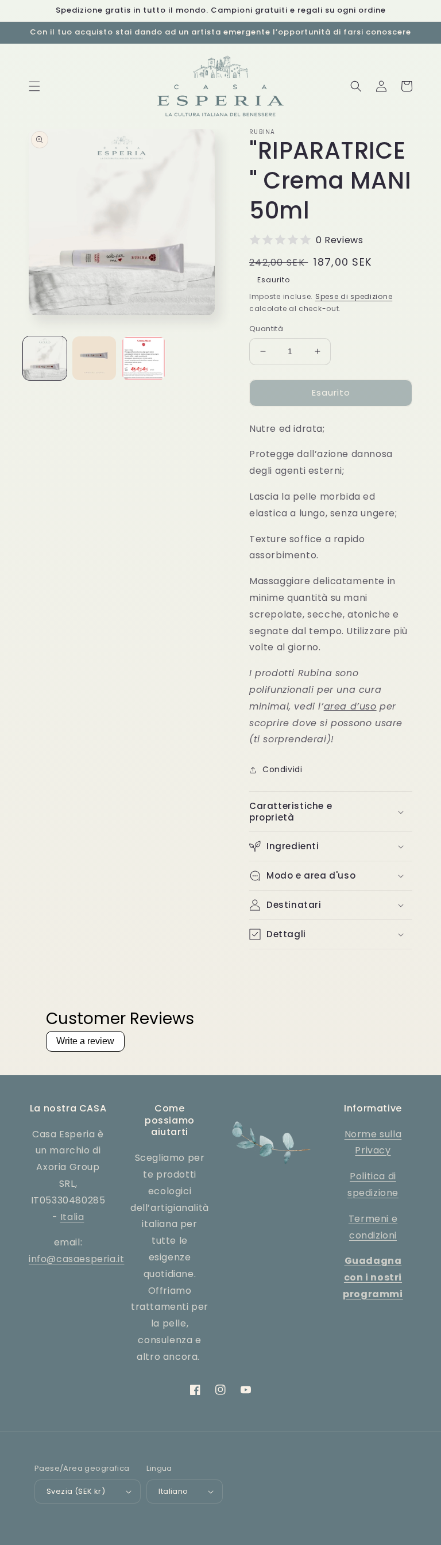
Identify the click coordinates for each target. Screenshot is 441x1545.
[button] (34, 86)
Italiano (173, 1491)
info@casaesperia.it (76, 1259)
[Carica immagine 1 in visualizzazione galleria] (45, 358)
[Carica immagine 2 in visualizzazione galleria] (94, 358)
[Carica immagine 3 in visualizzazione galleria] (143, 358)
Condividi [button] (282, 769)
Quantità (266, 328)
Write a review (85, 1041)
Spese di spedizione (353, 296)
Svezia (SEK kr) (76, 1491)
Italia (72, 1217)
